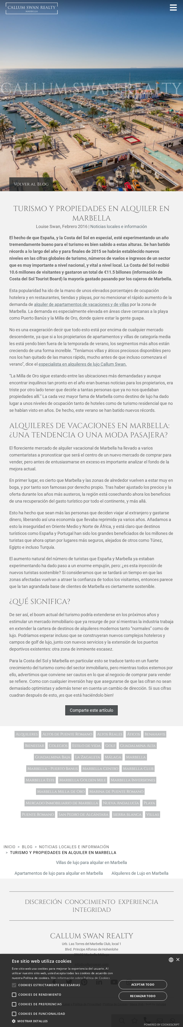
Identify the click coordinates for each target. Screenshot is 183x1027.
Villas (152, 814)
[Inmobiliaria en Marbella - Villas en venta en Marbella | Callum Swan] (31, 8)
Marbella (136, 757)
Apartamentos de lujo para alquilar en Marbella (59, 873)
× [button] (177, 960)
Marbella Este (40, 780)
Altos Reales (109, 734)
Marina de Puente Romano (116, 791)
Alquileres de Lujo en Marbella (140, 873)
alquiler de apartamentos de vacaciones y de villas (81, 304)
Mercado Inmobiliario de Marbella (62, 803)
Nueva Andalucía (121, 803)
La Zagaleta (87, 757)
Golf (110, 745)
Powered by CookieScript (161, 1024)
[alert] (91, 990)
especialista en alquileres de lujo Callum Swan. (83, 364)
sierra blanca (127, 814)
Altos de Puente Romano (67, 734)
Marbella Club (138, 768)
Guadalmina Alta (138, 745)
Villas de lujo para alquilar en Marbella (91, 862)
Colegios (58, 745)
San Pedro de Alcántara (83, 814)
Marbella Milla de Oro (61, 791)
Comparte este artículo (91, 710)
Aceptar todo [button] (143, 985)
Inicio (9, 847)
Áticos (133, 734)
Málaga (113, 757)
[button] (63, 1021)
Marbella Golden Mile (82, 780)
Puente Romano (38, 814)
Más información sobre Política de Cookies (80, 978)
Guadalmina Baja (52, 757)
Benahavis (155, 734)
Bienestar (34, 745)
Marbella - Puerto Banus (52, 768)
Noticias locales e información (118, 226)
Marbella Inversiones (133, 780)
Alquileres (27, 734)
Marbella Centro (100, 768)
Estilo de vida (86, 745)
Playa (149, 803)
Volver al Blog (31, 184)
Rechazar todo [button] (143, 996)
